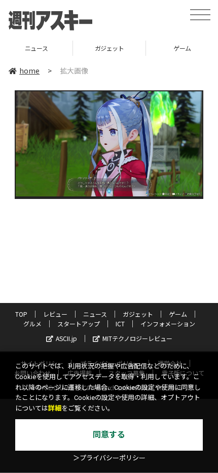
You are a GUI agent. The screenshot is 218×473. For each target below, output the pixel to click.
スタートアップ (78, 323)
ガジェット (72, 48)
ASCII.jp (66, 338)
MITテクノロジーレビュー (137, 338)
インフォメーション (167, 323)
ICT (120, 323)
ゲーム (145, 48)
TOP (21, 314)
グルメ (32, 323)
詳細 (54, 408)
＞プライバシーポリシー (109, 458)
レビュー (55, 314)
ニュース (95, 314)
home (29, 70)
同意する (109, 435)
